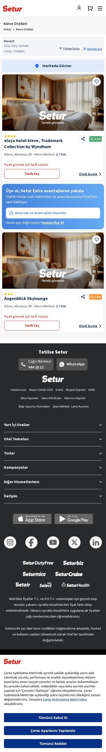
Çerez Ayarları (80, 407)
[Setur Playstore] (73, 519)
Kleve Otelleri (24, 29)
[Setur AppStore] (32, 519)
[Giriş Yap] (80, 8)
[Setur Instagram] (10, 542)
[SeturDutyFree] (38, 566)
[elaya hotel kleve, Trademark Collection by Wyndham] (53, 102)
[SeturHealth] (75, 587)
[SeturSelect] (45, 587)
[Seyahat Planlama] (90, 8)
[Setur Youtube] (53, 542)
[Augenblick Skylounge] (53, 260)
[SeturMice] (34, 577)
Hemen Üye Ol (53, 222)
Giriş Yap (40, 213)
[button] (92, 49)
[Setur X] (74, 542)
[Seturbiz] (73, 566)
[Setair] (23, 587)
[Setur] (12, 9)
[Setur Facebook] (31, 542)
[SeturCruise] (69, 577)
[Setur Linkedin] (96, 542)
